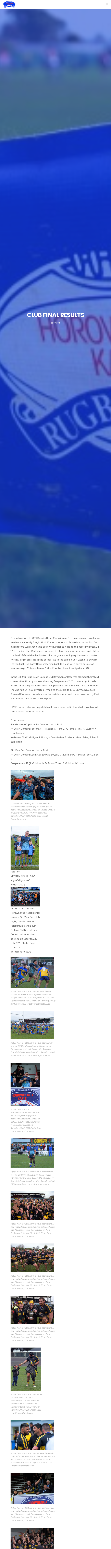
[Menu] (106, 4)
